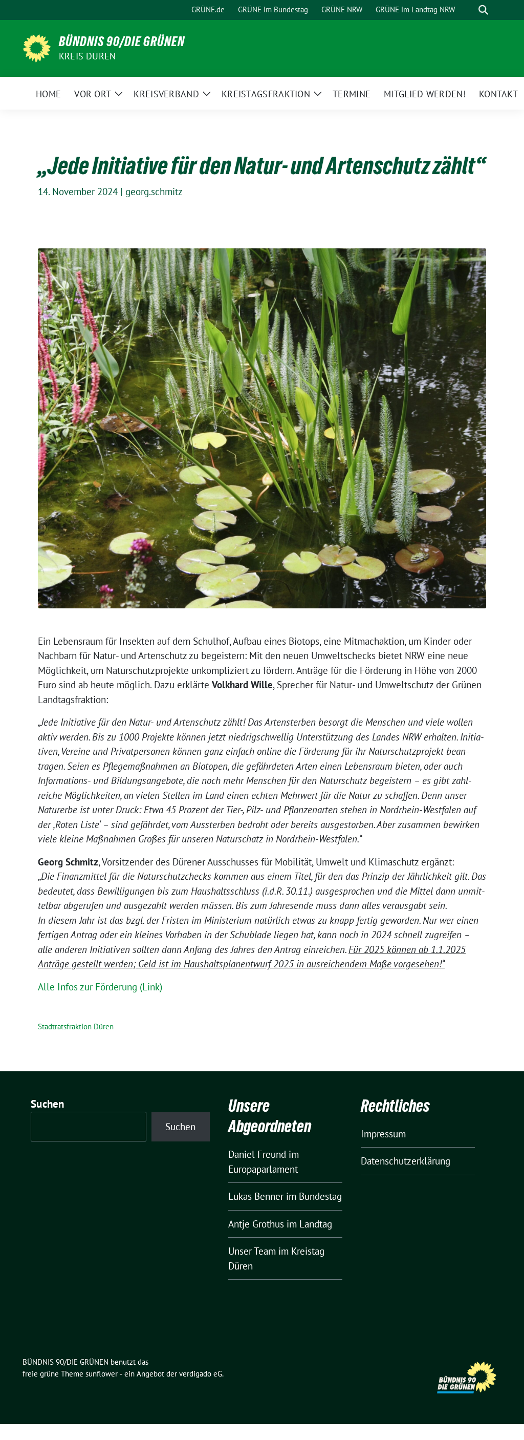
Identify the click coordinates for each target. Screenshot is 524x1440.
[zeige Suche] (483, 10)
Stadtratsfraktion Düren (76, 1026)
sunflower (101, 1374)
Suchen (47, 1104)
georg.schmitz (154, 191)
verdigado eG (200, 1374)
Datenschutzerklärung (405, 1161)
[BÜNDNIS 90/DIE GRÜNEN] (37, 47)
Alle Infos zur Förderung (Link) (100, 987)
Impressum (383, 1134)
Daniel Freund (257, 1154)
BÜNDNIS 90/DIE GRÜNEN (122, 41)
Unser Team (252, 1251)
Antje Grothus (256, 1224)
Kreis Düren (87, 56)
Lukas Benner (255, 1196)
